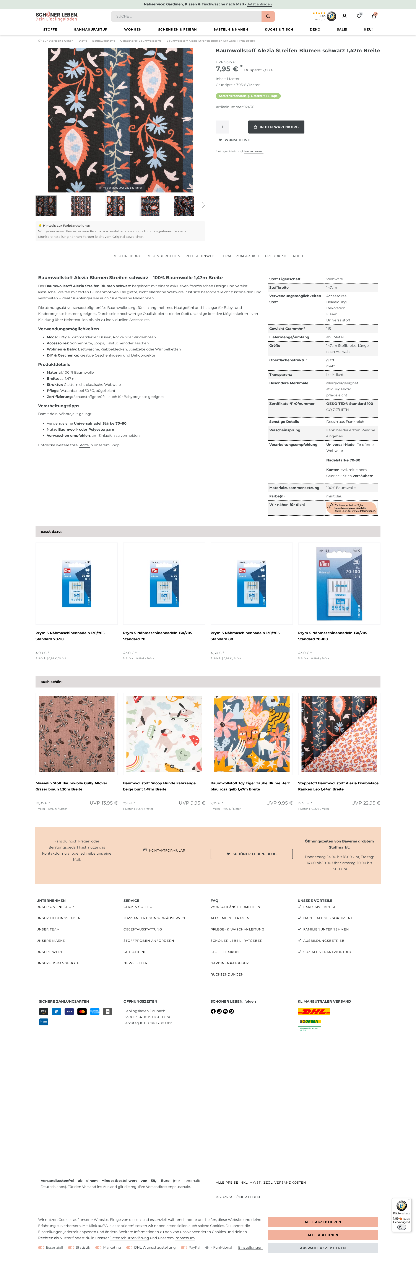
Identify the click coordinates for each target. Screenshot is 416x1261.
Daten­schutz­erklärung (129, 1238)
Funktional (222, 1247)
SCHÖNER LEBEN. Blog (255, 854)
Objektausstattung (143, 929)
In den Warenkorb (279, 127)
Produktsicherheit (284, 256)
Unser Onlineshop (55, 907)
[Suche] (268, 16)
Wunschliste (238, 140)
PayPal (194, 1247)
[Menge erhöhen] (234, 127)
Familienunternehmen (326, 929)
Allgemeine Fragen (230, 918)
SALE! (342, 29)
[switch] (401, 1227)
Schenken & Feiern (177, 29)
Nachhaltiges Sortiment (328, 918)
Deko (315, 29)
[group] (76, 734)
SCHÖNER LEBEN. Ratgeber (236, 941)
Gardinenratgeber (230, 963)
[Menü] (409, 1200)
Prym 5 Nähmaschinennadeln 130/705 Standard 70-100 (332, 636)
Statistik (83, 1247)
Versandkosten (253, 151)
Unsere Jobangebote (57, 963)
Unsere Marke (50, 941)
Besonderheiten (163, 256)
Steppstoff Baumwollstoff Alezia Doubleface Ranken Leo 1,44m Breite (338, 786)
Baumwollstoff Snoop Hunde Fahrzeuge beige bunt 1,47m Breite (159, 786)
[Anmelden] (344, 16)
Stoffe (50, 29)
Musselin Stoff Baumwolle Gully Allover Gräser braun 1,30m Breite (71, 786)
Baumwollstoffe (103, 40)
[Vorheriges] (51, 120)
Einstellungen (250, 1247)
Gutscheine (135, 952)
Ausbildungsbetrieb (323, 941)
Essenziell (54, 1247)
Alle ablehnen (322, 1235)
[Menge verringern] (242, 127)
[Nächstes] (189, 120)
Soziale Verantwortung (328, 952)
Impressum (185, 1238)
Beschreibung (127, 256)
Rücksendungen (227, 974)
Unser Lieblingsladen (58, 918)
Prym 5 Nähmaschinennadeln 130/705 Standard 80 (245, 636)
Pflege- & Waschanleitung (237, 929)
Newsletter (136, 963)
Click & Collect (139, 907)
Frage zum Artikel (241, 256)
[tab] (127, 256)
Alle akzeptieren (323, 1222)
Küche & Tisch (279, 29)
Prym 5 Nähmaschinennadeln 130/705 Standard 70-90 (70, 636)
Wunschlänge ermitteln (235, 907)
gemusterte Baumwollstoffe (141, 40)
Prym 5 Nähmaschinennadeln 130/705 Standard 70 (157, 636)
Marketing (112, 1247)
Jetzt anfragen (259, 4)
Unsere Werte (50, 952)
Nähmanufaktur (91, 29)
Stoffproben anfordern (149, 941)
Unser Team (48, 929)
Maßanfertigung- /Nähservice (155, 918)
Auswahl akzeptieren (323, 1248)
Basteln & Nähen (230, 29)
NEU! (368, 29)
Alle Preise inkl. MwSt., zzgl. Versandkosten (261, 1182)
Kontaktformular (167, 850)
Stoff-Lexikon (225, 952)
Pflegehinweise (202, 256)
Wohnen (133, 29)
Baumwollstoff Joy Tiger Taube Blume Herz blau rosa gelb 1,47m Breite (250, 786)
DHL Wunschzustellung (155, 1247)
